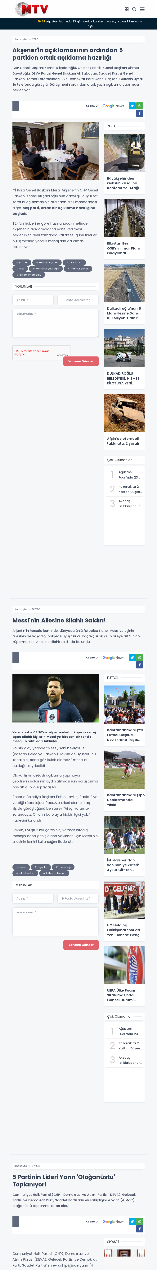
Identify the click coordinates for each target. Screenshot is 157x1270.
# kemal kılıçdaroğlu (46, 268)
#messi (21, 867)
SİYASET (37, 1166)
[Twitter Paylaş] (132, 105)
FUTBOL (37, 609)
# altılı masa (74, 262)
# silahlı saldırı (25, 873)
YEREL (35, 39)
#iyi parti (22, 262)
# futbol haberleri (54, 873)
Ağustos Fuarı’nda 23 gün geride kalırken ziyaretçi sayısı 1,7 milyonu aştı (90, 24)
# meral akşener (47, 262)
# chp (20, 268)
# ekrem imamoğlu (28, 275)
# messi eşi (63, 867)
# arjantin (41, 867)
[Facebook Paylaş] (139, 113)
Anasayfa (20, 39)
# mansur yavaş (78, 268)
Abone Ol (92, 106)
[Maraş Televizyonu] (31, 9)
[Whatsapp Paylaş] (139, 105)
